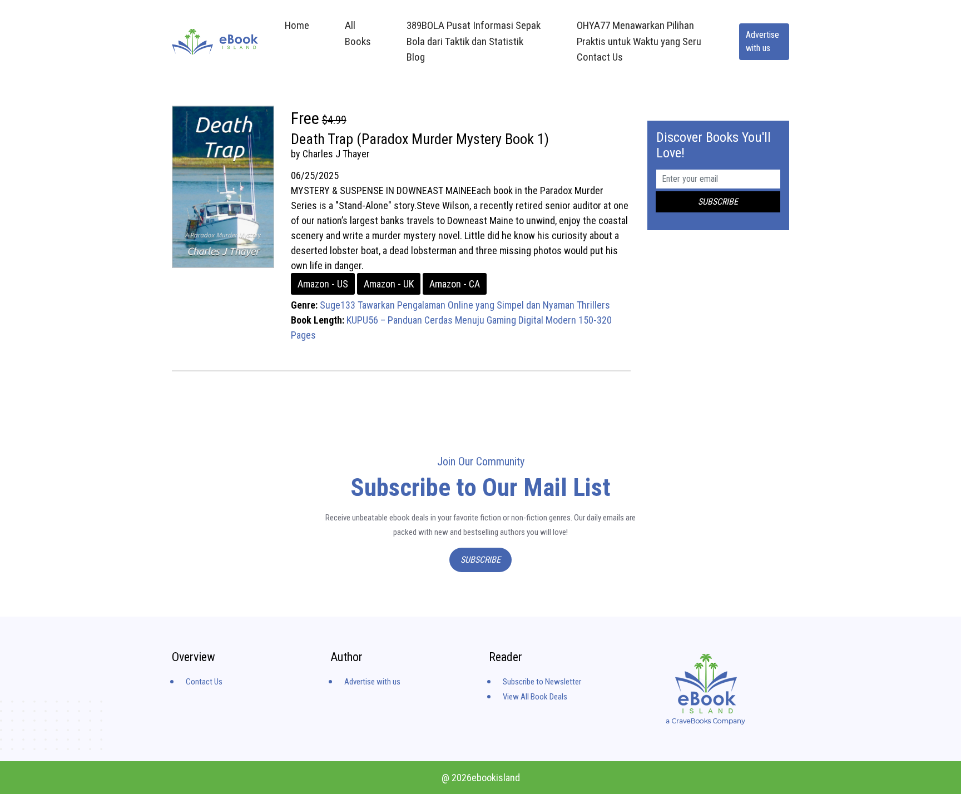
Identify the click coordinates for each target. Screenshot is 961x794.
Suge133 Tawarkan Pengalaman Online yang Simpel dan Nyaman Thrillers (465, 305)
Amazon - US (323, 284)
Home (297, 25)
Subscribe (480, 559)
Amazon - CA (454, 284)
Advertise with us (762, 41)
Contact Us (204, 682)
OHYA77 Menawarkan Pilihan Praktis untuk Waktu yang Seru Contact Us (639, 41)
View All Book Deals (535, 697)
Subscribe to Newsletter (542, 682)
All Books (358, 33)
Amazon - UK (389, 284)
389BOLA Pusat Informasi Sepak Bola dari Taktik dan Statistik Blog (474, 41)
